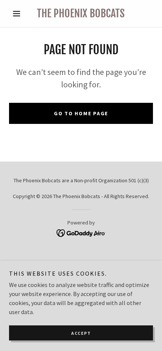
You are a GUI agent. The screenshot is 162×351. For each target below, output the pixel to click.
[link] (81, 13)
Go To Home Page (81, 113)
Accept (81, 333)
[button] (20, 13)
